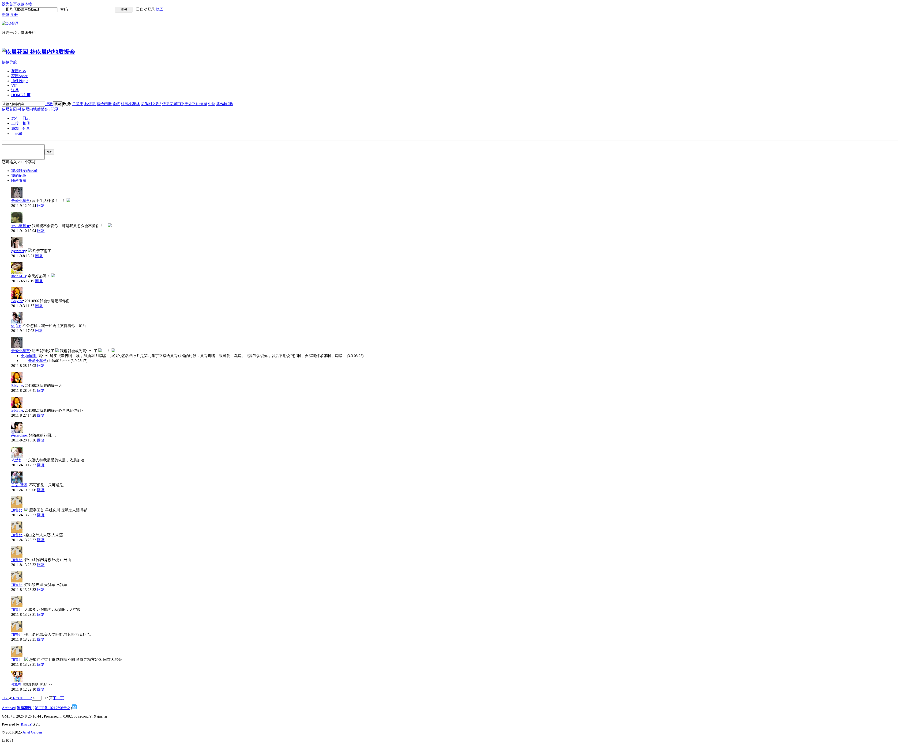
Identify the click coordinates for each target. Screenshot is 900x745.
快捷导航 (9, 62)
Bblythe (17, 301)
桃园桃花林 (130, 104)
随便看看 (18, 180)
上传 (15, 123)
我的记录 (18, 176)
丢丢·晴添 (19, 485)
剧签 (116, 104)
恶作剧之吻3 (151, 104)
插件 (19, 81)
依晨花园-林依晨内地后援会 (25, 109)
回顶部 (7, 740)
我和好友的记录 (24, 171)
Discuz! (26, 724)
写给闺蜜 (104, 104)
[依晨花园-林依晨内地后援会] (38, 52)
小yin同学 (29, 356)
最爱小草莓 (20, 201)
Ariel (26, 732)
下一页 (58, 698)
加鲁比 (16, 510)
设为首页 (9, 4)
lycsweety (18, 251)
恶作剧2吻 (224, 104)
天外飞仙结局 (195, 104)
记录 (55, 109)
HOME (20, 95)
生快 (211, 104)
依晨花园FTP (173, 104)
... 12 (28, 698)
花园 (18, 71)
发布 (15, 118)
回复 (41, 206)
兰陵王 (77, 104)
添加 (15, 128)
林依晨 (90, 104)
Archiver (8, 708)
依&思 (16, 684)
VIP (14, 85)
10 (22, 698)
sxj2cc (16, 326)
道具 (15, 90)
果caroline (19, 435)
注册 (14, 15)
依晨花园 (24, 708)
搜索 (49, 104)
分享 (26, 128)
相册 (26, 123)
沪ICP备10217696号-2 (52, 708)
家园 (19, 76)
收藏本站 (24, 4)
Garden (36, 732)
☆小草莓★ (20, 226)
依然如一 (18, 460)
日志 (26, 118)
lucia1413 (18, 276)
